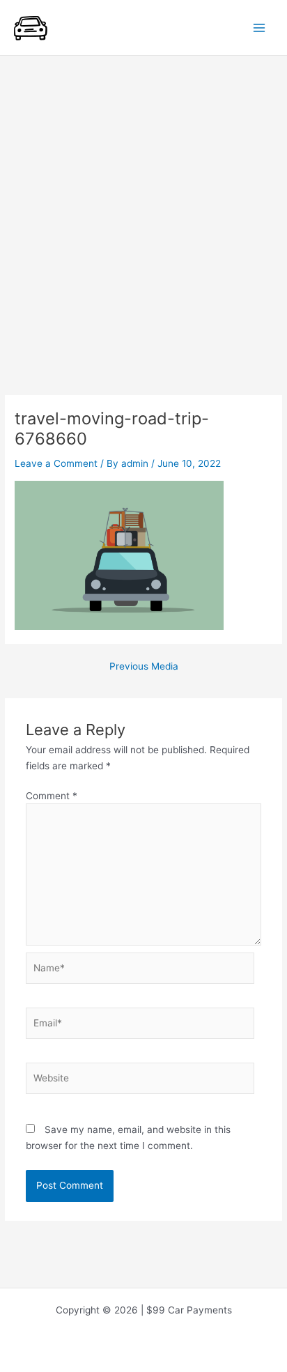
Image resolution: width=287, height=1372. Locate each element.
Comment (51, 795)
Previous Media (143, 667)
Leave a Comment (56, 463)
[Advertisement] (143, 206)
